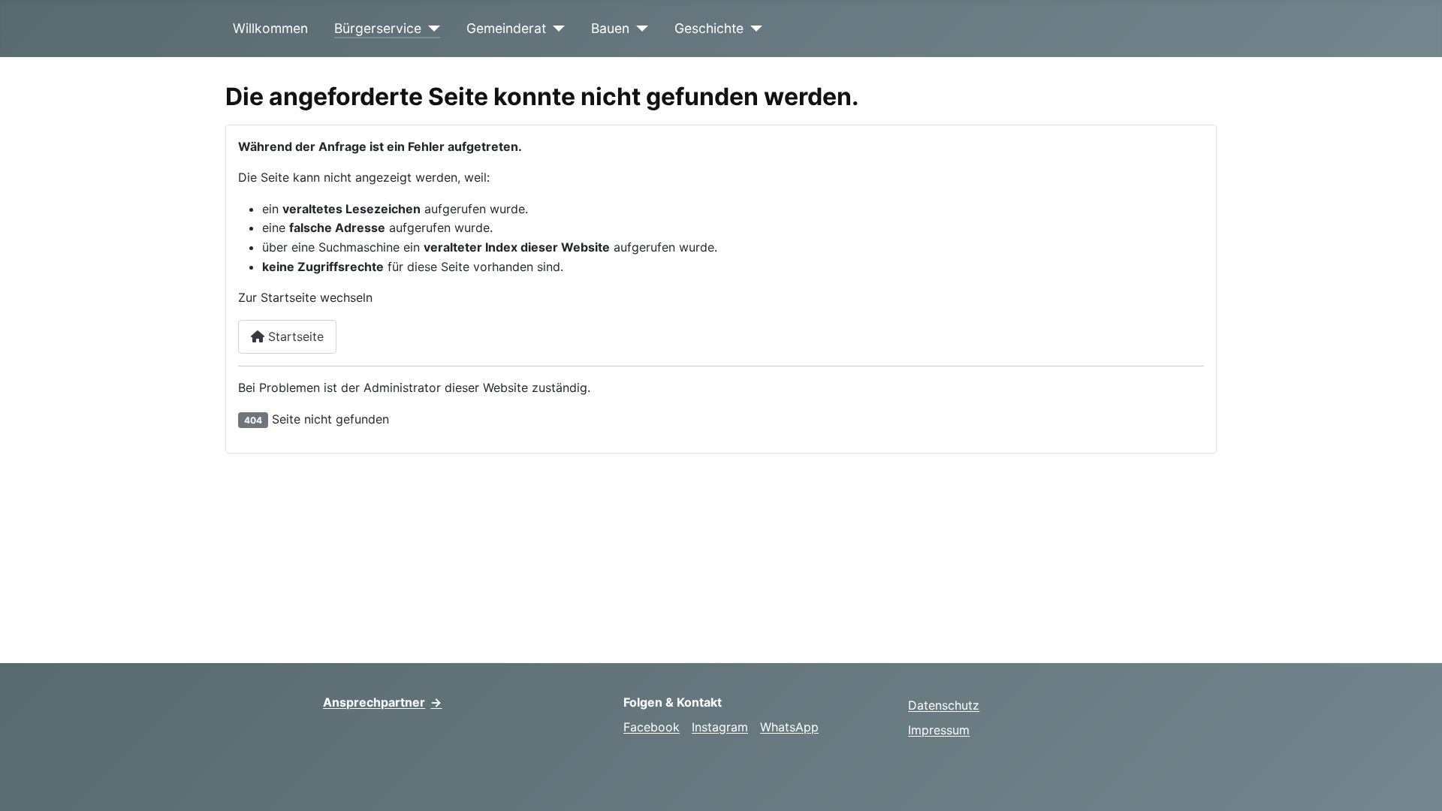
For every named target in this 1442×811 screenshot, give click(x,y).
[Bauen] (638, 28)
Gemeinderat (506, 28)
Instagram (720, 726)
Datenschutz (943, 705)
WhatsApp (789, 726)
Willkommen (270, 28)
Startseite (294, 336)
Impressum (939, 729)
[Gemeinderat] (555, 28)
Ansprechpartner (382, 702)
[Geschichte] (753, 28)
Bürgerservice (377, 28)
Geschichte (709, 28)
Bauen (610, 28)
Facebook (651, 726)
